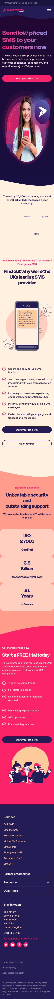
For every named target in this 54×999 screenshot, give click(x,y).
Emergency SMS (13, 852)
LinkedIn (12, 944)
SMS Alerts (10, 846)
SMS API (8, 863)
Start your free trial (27, 78)
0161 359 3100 (12, 932)
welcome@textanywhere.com (21, 938)
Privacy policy (9, 967)
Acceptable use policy (13, 973)
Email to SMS (11, 829)
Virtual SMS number (15, 841)
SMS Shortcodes (13, 835)
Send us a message (29, 2)
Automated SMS (13, 858)
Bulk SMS (9, 824)
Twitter (6, 944)
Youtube (25, 944)
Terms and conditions (13, 962)
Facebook (19, 944)
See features (27, 443)
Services (9, 817)
